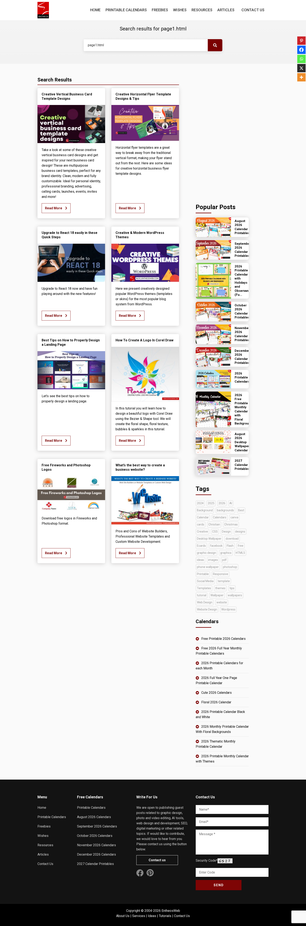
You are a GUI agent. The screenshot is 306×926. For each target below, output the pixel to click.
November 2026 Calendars (96, 845)
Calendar (203, 517)
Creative (202, 531)
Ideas (152, 916)
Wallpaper (217, 595)
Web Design (204, 602)
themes (220, 588)
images (213, 560)
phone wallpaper (208, 567)
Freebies (160, 10)
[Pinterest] (301, 40)
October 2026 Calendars (94, 836)
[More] (301, 77)
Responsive (220, 574)
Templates (204, 588)
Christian (214, 524)
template (224, 581)
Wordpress (228, 609)
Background (205, 510)
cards (200, 524)
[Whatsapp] (301, 59)
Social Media (205, 581)
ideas (200, 560)
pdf (224, 560)
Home (95, 10)
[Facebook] (301, 50)
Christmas (231, 524)
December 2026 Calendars (96, 854)
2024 (200, 503)
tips (232, 588)
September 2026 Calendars (97, 826)
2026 (222, 503)
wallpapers (235, 595)
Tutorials (165, 916)
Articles (225, 10)
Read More (54, 208)
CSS (215, 531)
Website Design (207, 609)
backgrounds (225, 510)
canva (234, 517)
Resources (202, 10)
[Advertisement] (222, 132)
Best (241, 510)
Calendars (219, 517)
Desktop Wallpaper (209, 538)
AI (230, 503)
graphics (225, 552)
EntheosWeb (171, 911)
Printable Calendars (126, 10)
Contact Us (252, 10)
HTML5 (240, 552)
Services (138, 916)
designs (240, 531)
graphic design (206, 552)
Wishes (180, 10)
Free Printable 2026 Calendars (223, 639)
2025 (211, 503)
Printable (203, 574)
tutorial (201, 595)
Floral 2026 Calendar (216, 702)
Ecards (201, 545)
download (232, 538)
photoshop (230, 567)
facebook (216, 545)
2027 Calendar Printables (95, 864)
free (240, 545)
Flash (230, 545)
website (221, 602)
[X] (301, 68)
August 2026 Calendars (94, 817)
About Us (122, 916)
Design (226, 531)
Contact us (157, 860)
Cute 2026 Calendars (216, 693)
